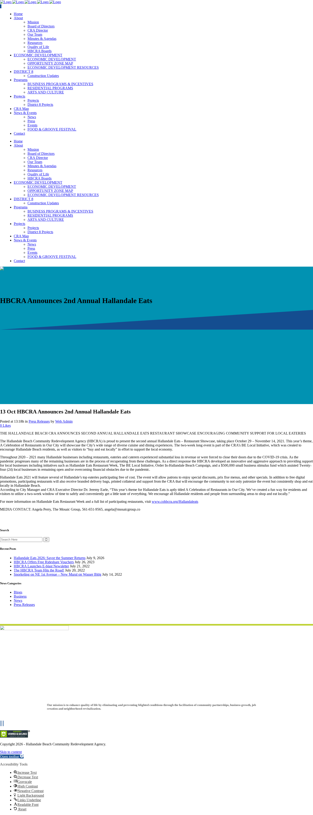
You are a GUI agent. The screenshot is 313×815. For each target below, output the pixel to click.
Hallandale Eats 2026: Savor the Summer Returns (49, 558)
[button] (12, 756)
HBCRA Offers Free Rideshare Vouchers (44, 562)
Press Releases (39, 421)
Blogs (18, 592)
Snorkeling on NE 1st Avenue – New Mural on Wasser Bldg (57, 574)
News (18, 600)
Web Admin (64, 421)
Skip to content (11, 752)
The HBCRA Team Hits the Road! (39, 570)
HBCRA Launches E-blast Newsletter (41, 566)
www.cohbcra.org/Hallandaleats (175, 501)
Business (20, 596)
